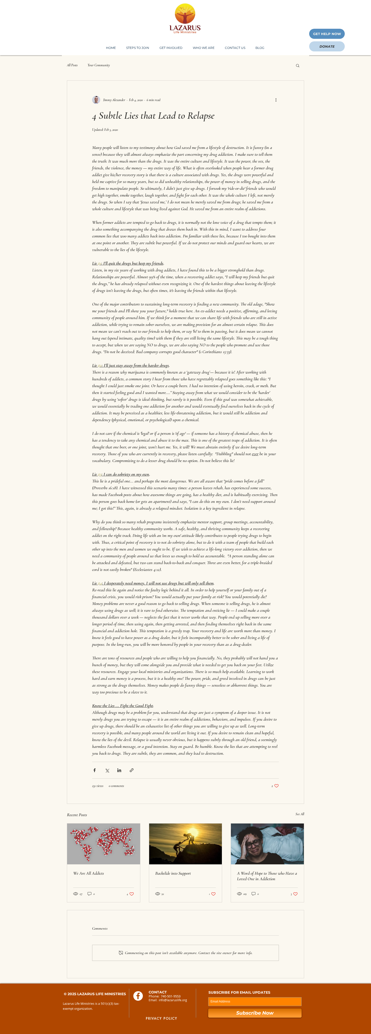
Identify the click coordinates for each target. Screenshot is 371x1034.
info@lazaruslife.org (173, 1000)
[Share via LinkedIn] (119, 770)
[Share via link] (131, 770)
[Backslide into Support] (185, 844)
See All (300, 814)
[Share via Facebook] (94, 770)
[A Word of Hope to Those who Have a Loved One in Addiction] (267, 844)
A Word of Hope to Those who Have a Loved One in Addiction (267, 875)
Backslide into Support (173, 873)
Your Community (99, 65)
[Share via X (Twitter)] (106, 770)
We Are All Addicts (88, 873)
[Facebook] (138, 996)
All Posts (72, 65)
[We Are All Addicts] (103, 844)
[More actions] (276, 100)
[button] (204, 47)
